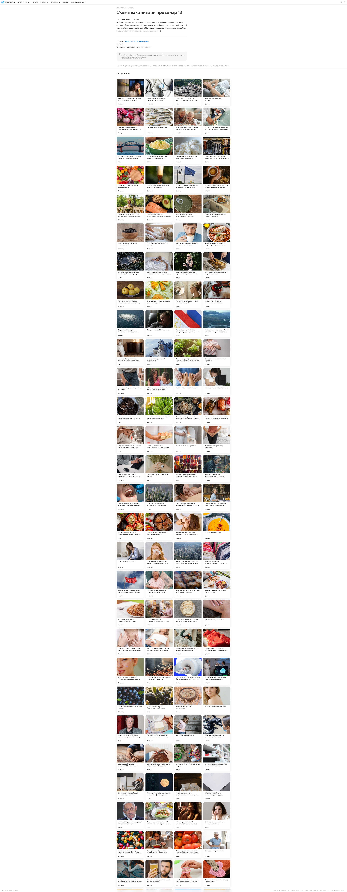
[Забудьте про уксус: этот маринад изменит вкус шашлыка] (188, 584)
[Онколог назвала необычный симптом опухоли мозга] (130, 786)
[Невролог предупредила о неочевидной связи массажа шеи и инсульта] (188, 497)
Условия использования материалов (289, 890)
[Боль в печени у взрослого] (216, 844)
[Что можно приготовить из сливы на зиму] (130, 700)
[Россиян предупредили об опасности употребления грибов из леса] (188, 410)
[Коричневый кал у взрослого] (188, 439)
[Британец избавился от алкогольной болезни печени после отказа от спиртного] (130, 758)
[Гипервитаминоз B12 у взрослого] (159, 323)
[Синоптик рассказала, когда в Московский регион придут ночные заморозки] (130, 266)
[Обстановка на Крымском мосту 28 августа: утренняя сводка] (130, 150)
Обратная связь (304, 890)
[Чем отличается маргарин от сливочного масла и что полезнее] (159, 729)
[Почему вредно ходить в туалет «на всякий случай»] (188, 294)
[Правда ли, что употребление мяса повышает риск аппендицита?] (159, 526)
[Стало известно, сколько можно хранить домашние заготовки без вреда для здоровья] (216, 410)
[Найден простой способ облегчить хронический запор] (188, 815)
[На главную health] (10, 2)
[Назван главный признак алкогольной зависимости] (216, 294)
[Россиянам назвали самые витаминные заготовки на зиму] (130, 294)
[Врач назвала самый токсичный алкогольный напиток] (159, 179)
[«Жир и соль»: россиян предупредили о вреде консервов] (188, 208)
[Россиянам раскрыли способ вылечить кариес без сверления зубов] (130, 497)
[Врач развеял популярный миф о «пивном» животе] (159, 873)
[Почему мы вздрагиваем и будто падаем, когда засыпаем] (188, 642)
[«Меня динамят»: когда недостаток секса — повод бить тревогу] (188, 786)
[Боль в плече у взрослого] (130, 555)
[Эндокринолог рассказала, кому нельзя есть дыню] (159, 294)
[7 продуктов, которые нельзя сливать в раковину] (216, 208)
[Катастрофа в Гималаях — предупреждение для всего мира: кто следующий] (188, 92)
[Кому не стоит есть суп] (216, 526)
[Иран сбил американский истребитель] (159, 352)
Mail (3, 890)
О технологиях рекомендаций (318, 890)
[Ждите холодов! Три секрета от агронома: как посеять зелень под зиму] (188, 352)
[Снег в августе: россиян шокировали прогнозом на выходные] (159, 497)
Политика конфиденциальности (335, 890)
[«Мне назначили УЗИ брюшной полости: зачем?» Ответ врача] (159, 642)
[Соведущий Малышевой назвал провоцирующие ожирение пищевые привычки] (188, 613)
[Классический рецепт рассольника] (188, 700)
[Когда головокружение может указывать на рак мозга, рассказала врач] (216, 671)
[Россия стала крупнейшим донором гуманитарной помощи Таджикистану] (188, 323)
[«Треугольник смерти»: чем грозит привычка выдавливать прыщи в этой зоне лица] (130, 671)
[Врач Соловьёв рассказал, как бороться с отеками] (216, 815)
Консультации (121, 7)
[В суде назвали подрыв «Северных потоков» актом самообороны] (130, 323)
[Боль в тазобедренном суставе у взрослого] (130, 381)
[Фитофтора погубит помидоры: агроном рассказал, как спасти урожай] (188, 844)
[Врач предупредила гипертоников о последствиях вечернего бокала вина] (159, 613)
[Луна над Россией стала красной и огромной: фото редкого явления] (159, 786)
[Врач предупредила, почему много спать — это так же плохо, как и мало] (159, 266)
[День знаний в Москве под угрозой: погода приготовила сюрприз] (188, 266)
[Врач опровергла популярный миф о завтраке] (216, 584)
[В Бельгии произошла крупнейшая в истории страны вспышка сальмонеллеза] (159, 439)
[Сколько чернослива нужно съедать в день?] (130, 237)
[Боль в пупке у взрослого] (188, 729)
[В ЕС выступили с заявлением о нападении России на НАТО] (188, 179)
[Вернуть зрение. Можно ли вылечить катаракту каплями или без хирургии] (188, 526)
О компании (8, 890)
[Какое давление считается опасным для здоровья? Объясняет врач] (159, 92)
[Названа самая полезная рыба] (159, 121)
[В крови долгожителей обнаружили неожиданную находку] (216, 468)
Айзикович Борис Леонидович (137, 41)
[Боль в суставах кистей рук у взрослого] (216, 352)
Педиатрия (130, 7)
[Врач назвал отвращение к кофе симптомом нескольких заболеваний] (188, 237)
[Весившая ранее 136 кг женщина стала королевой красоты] (159, 758)
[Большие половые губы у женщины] (216, 92)
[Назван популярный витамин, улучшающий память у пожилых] (130, 208)
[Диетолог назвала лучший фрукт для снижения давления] (159, 410)
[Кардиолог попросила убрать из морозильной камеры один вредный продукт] (130, 92)
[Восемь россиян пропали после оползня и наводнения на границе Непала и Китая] (188, 555)
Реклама (15, 890)
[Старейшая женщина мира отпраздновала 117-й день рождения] (159, 584)
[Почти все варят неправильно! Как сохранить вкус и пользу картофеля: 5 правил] (159, 150)
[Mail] (2, 2)
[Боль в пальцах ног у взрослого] (188, 381)
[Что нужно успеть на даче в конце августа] (188, 758)
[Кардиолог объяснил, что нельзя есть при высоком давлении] (216, 179)
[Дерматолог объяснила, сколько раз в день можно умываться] (130, 439)
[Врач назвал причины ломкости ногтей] (159, 468)
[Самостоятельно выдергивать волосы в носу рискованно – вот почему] (159, 555)
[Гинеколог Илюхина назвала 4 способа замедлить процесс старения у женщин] (216, 497)
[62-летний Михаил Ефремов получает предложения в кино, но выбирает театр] (130, 729)
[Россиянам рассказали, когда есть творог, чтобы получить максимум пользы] (188, 150)
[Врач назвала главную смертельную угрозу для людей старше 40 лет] (159, 208)
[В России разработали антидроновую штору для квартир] (216, 786)
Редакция (275, 890)
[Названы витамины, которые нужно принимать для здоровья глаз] (130, 844)
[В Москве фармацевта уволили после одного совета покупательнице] (216, 758)
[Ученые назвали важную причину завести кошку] (216, 873)
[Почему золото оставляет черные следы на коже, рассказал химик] (130, 642)
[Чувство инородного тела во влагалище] (159, 237)
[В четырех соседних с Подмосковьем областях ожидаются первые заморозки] (159, 700)
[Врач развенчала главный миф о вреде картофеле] (216, 266)
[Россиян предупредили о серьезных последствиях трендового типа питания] (130, 613)
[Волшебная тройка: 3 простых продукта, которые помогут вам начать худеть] (216, 237)
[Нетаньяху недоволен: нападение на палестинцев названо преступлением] (130, 815)
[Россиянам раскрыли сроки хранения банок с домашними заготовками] (188, 468)
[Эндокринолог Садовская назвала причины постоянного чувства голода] (159, 844)
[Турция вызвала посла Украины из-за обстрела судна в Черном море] (130, 584)
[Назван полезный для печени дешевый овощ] (130, 179)
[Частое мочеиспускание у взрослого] (216, 439)
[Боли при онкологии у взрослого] (216, 381)
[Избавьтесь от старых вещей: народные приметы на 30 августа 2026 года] (216, 150)
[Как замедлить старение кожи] (216, 700)
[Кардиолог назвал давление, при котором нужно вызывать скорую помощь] (216, 121)
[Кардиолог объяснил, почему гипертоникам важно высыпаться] (130, 873)
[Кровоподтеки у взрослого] (216, 613)
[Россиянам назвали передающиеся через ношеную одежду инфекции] (216, 555)
